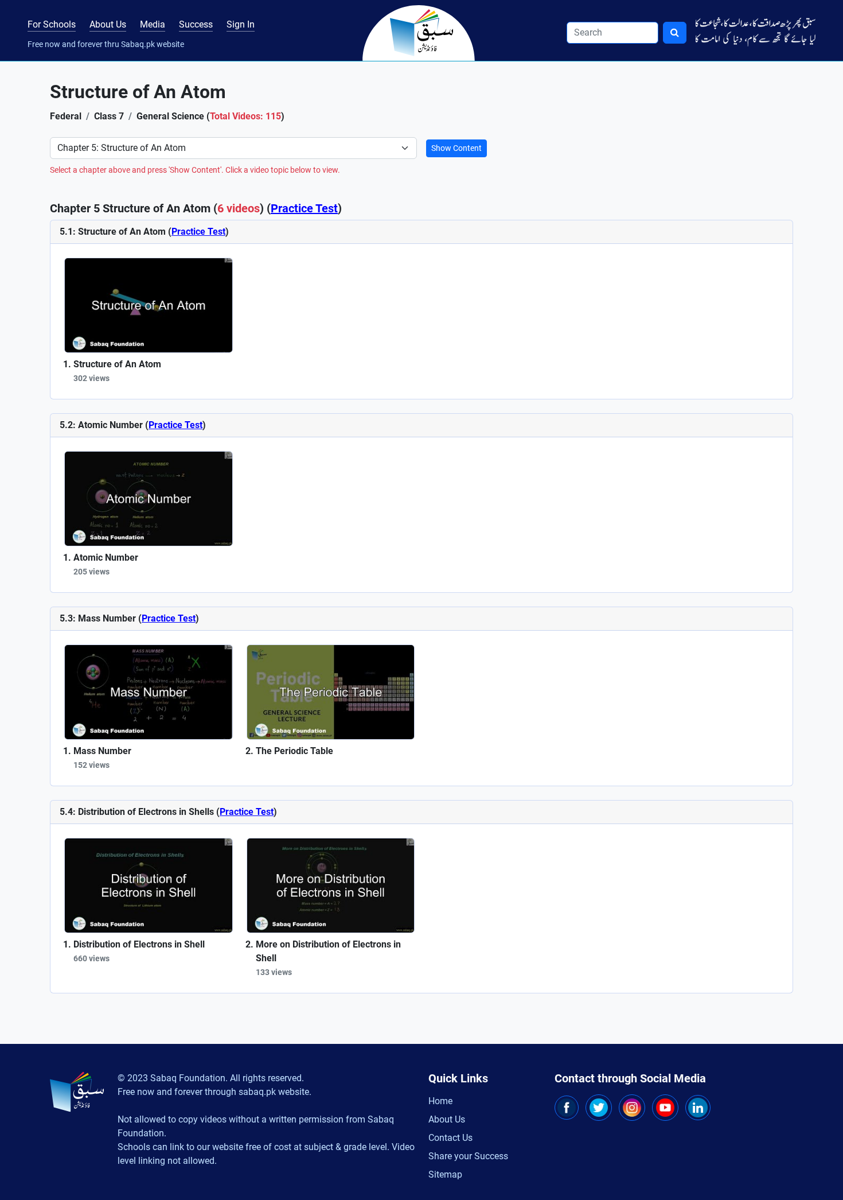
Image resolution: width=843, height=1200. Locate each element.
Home (440, 1101)
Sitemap (445, 1174)
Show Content (456, 148)
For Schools (52, 24)
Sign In (241, 24)
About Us (107, 24)
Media (152, 24)
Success (196, 24)
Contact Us (450, 1137)
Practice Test (304, 208)
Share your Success (468, 1156)
